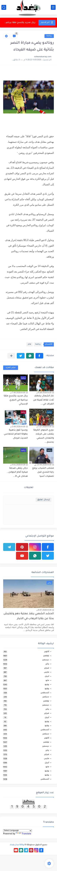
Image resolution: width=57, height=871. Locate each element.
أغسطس (45, 693)
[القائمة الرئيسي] (53, 7)
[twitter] (48, 556)
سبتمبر (46, 697)
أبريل (47, 676)
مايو (47, 681)
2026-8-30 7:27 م (44, 426)
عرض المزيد (11, 368)
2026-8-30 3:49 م (17, 426)
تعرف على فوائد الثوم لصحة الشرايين (19, 22)
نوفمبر (46, 656)
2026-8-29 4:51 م (17, 465)
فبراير (46, 668)
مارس (46, 672)
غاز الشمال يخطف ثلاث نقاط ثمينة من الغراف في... (43, 400)
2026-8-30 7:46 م (17, 392)
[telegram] (9, 547)
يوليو (47, 689)
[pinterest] (22, 547)
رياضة (49, 36)
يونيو (47, 685)
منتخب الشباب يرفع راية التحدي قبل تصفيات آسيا (43, 472)
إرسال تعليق (43, 500)
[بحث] (3, 7)
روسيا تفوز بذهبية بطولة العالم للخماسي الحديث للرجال (16, 434)
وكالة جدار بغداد (17, 845)
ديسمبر (45, 660)
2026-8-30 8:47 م (44, 610)
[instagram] (35, 547)
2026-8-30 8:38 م (44, 392)
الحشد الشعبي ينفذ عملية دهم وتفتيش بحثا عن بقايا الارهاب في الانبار (28, 616)
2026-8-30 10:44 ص (42, 465)
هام (29, 344)
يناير (47, 664)
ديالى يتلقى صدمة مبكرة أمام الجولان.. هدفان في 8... (17, 472)
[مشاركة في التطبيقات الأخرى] (11, 356)
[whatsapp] (35, 556)
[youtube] (22, 556)
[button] (39, 356)
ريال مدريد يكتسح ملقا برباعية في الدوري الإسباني (16, 400)
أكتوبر (46, 652)
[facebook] (48, 547)
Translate (26, 834)
